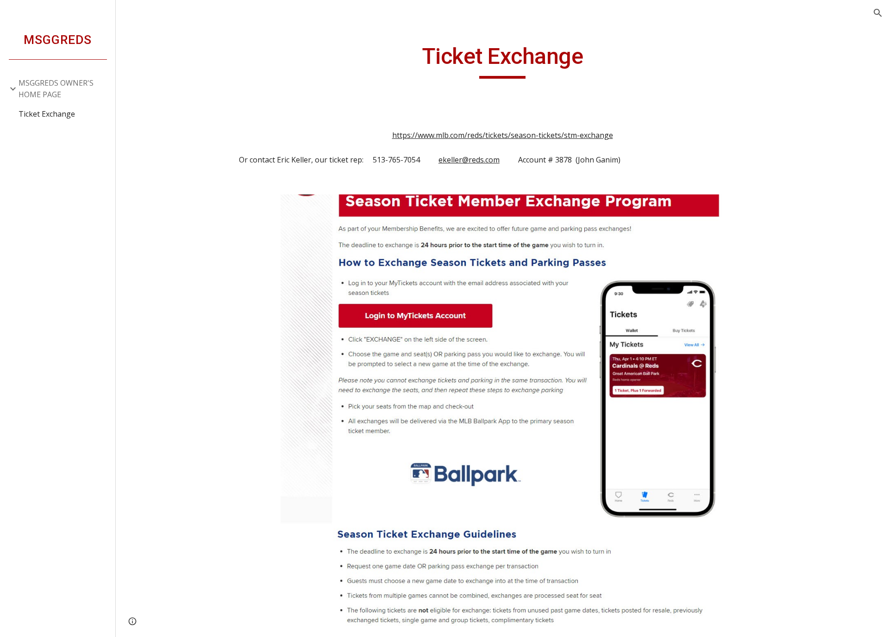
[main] (502, 60)
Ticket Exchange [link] (47, 114)
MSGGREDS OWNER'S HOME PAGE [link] (56, 89)
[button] (878, 13)
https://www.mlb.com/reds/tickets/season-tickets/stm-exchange (502, 135)
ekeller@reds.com (469, 160)
